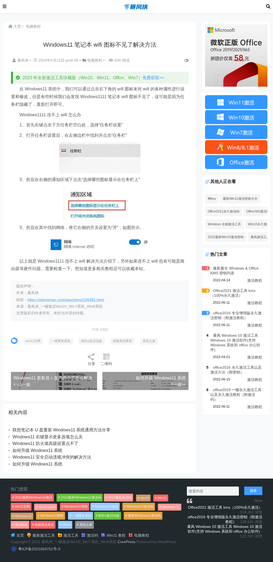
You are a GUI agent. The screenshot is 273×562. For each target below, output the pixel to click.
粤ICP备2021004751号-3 (39, 549)
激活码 (92, 535)
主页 (17, 26)
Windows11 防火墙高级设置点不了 (45, 443)
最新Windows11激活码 (144, 515)
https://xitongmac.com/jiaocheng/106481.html (65, 300)
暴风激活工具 (260, 237)
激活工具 (70, 535)
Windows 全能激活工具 (224, 224)
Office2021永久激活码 (223, 211)
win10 (144, 498)
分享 (91, 364)
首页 (19, 535)
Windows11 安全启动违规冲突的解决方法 (52, 457)
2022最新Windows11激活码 (81, 497)
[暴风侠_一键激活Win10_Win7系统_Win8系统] (136, 6)
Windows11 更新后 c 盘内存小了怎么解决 (53, 378)
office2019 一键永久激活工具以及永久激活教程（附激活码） (236, 395)
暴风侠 (23, 60)
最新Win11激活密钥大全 (240, 198)
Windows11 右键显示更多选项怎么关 (48, 437)
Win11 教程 (116, 535)
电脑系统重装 (122, 341)
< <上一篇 (22, 384)
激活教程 (254, 280)
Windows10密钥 (76, 506)
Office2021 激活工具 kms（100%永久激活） (225, 507)
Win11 (162, 498)
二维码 (106, 364)
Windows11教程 (51, 515)
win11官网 (33, 341)
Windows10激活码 (140, 506)
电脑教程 (33, 26)
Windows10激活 (106, 506)
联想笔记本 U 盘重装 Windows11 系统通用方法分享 (61, 430)
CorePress (126, 542)
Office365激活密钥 (259, 211)
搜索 (253, 491)
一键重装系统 (60, 341)
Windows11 (23, 516)
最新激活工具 (43, 535)
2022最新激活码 (119, 497)
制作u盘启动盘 (91, 341)
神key (212, 198)
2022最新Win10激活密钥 (226, 237)
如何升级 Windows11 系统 (161, 378)
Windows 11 (171, 507)
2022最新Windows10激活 (33, 497)
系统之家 (149, 341)
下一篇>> (178, 384)
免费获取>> (153, 77)
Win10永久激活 (259, 224)
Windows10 (46, 507)
